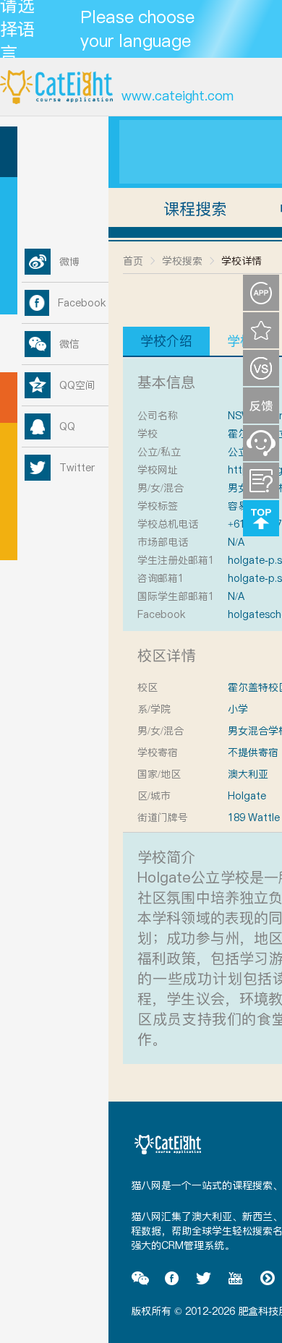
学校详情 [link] (241, 261)
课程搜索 (195, 209)
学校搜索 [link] (182, 261)
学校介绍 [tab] (166, 341)
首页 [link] (133, 261)
